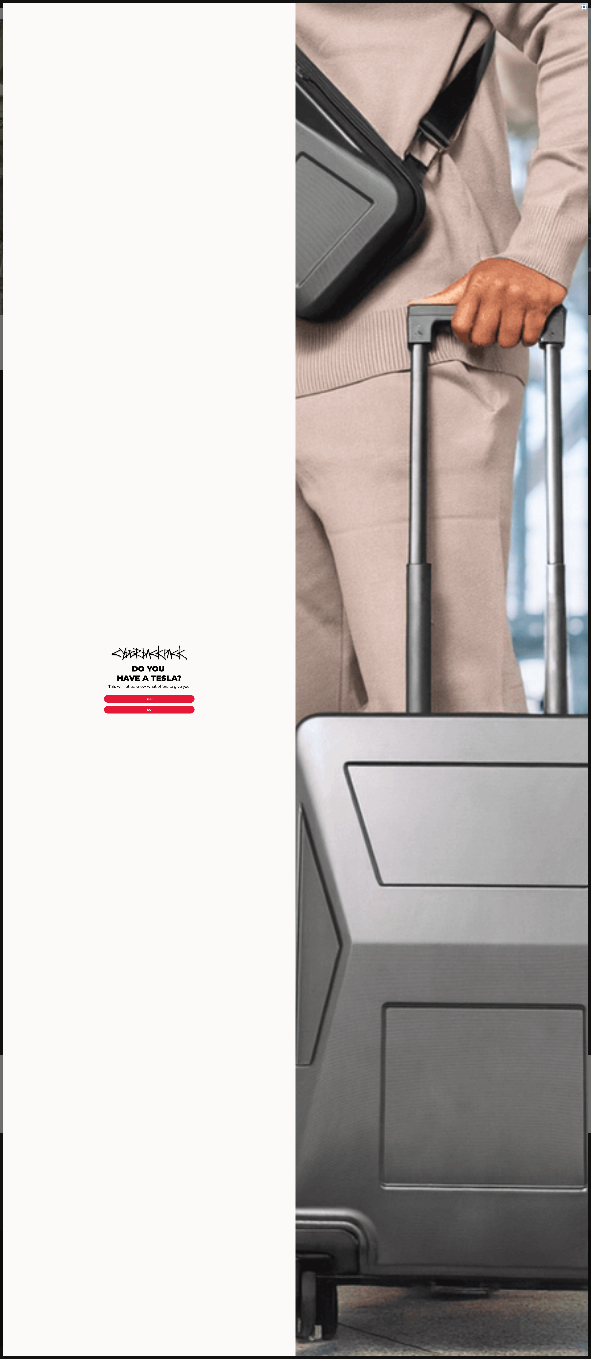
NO (149, 709)
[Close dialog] (584, 7)
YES (149, 699)
